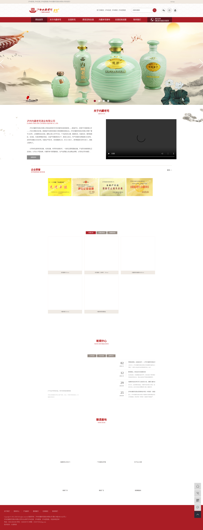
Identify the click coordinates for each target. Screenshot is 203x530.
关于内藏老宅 (55, 20)
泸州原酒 (109, 10)
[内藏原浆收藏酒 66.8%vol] (149, 247)
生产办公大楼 (149, 461)
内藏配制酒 (115, 220)
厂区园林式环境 (101, 461)
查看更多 (37, 157)
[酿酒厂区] (101, 480)
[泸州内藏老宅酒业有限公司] (46, 10)
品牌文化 (114, 349)
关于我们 (34, 511)
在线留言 (72, 511)
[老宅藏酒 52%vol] (53, 247)
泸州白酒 (102, 10)
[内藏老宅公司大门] (53, 443)
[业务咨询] (197, 486)
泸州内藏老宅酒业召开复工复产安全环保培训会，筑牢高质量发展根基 (56, 396)
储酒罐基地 (149, 499)
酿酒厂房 (53, 499)
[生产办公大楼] (149, 443)
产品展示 (53, 511)
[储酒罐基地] (149, 480)
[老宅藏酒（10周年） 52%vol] (101, 247)
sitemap (170, 1)
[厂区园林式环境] (101, 443)
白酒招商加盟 (120, 20)
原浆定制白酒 (88, 20)
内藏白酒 (87, 220)
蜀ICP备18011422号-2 (86, 517)
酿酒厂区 (101, 499)
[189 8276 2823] (197, 493)
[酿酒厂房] (53, 480)
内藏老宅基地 (104, 20)
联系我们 (137, 20)
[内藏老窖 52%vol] (53, 299)
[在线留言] (197, 507)
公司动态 (89, 349)
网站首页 (39, 20)
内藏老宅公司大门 (53, 461)
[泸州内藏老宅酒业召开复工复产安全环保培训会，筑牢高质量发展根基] (61, 374)
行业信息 (101, 349)
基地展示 (63, 511)
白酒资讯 (72, 20)
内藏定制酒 (101, 220)
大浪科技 (41, 524)
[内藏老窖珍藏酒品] (101, 299)
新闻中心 (43, 511)
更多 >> (169, 170)
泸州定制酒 (116, 10)
